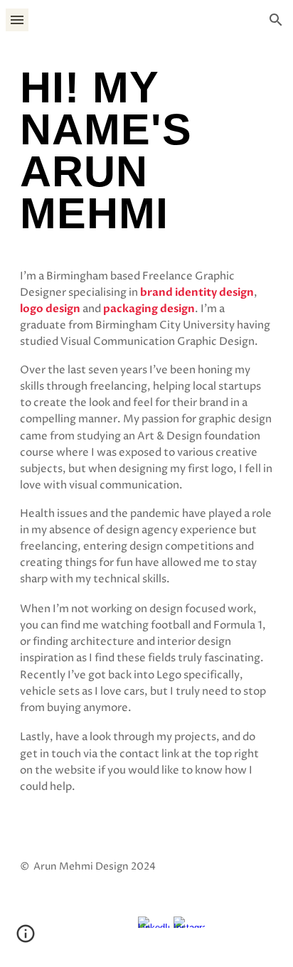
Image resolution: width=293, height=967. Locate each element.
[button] (17, 19)
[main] (146, 157)
